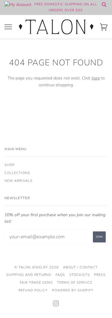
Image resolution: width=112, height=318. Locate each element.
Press (100, 275)
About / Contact (80, 267)
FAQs (60, 275)
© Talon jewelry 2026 (36, 267)
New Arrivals (18, 181)
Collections (17, 173)
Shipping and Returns (28, 275)
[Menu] (8, 27)
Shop (9, 165)
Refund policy (33, 290)
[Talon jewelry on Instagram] (56, 304)
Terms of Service (74, 282)
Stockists (79, 275)
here (96, 78)
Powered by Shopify (72, 290)
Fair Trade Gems (36, 282)
